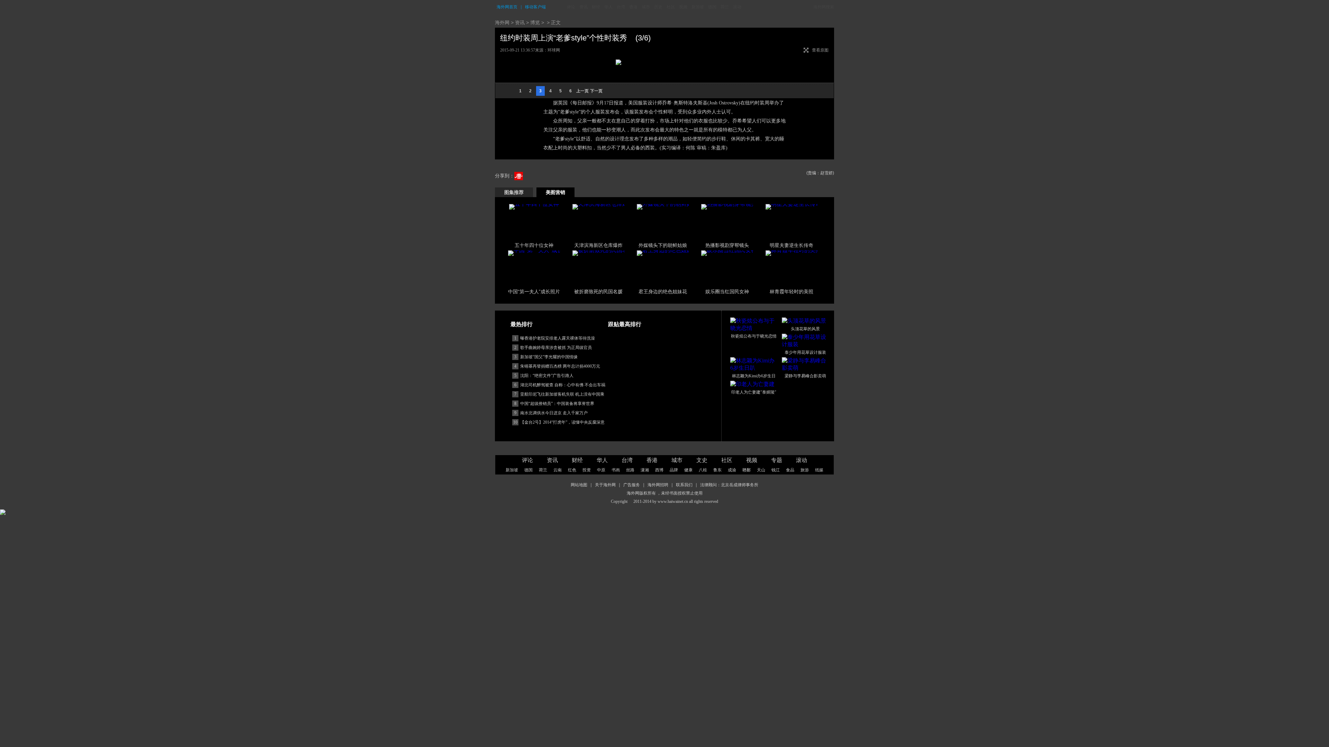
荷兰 (725, 6)
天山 (761, 470)
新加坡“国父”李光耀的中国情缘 (549, 356)
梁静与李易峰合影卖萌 (805, 376)
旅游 (805, 470)
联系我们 (684, 484)
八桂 (703, 470)
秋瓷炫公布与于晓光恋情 (754, 336)
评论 (571, 6)
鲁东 (717, 470)
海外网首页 (507, 6)
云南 (557, 470)
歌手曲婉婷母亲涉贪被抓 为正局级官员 (556, 347)
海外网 (502, 22)
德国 (712, 6)
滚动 (737, 6)
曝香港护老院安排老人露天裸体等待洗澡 (557, 338)
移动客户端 (535, 6)
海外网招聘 (658, 484)
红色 (572, 470)
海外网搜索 (823, 6)
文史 (701, 460)
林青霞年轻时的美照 (791, 291)
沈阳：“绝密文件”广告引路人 (546, 375)
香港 (633, 6)
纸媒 (819, 470)
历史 (658, 6)
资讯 (583, 6)
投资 (586, 470)
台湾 (621, 6)
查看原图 (820, 50)
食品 (790, 470)
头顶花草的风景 (805, 328)
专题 (776, 460)
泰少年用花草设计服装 (805, 352)
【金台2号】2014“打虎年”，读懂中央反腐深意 (562, 422)
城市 (646, 6)
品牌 (674, 470)
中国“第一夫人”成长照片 (534, 291)
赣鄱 (746, 470)
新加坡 (697, 6)
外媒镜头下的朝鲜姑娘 (663, 245)
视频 (683, 6)
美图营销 (555, 192)
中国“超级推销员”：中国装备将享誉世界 (557, 403)
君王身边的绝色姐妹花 (663, 291)
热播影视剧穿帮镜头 (727, 245)
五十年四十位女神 (534, 245)
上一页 (582, 91)
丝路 (630, 470)
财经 (596, 6)
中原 (601, 470)
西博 (659, 470)
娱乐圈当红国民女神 (727, 291)
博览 (535, 22)
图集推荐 (514, 192)
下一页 (596, 91)
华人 (608, 6)
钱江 (775, 470)
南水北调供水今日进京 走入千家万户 (554, 413)
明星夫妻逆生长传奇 (791, 245)
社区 (671, 6)
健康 (688, 470)
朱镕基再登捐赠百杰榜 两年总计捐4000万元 (560, 366)
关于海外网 (605, 484)
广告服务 (631, 484)
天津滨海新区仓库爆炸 (598, 245)
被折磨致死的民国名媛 (598, 291)
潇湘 (645, 470)
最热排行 (521, 324)
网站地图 (579, 484)
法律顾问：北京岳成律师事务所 (729, 484)
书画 (616, 470)
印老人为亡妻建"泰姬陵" (753, 392)
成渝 (732, 470)
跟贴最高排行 (624, 324)
